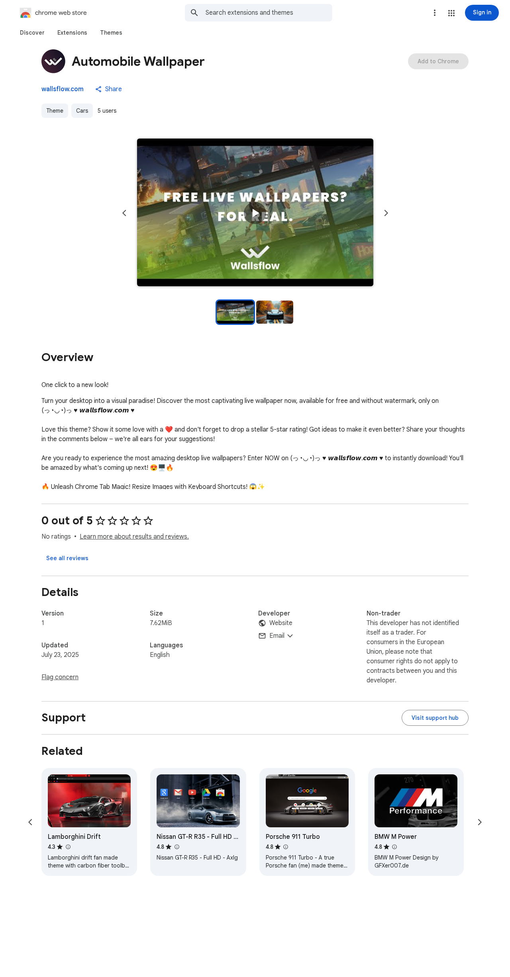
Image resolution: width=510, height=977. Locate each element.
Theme (54, 110)
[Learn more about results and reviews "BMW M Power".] (394, 846)
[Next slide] (386, 213)
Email (276, 636)
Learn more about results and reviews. (134, 537)
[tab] (32, 32)
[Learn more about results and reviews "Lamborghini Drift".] (67, 846)
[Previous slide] (124, 213)
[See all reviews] (67, 558)
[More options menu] (435, 13)
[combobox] (269, 13)
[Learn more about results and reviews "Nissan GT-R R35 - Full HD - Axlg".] (176, 846)
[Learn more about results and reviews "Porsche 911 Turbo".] (285, 846)
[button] (451, 13)
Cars (82, 110)
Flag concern (59, 677)
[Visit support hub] (435, 717)
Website (280, 623)
